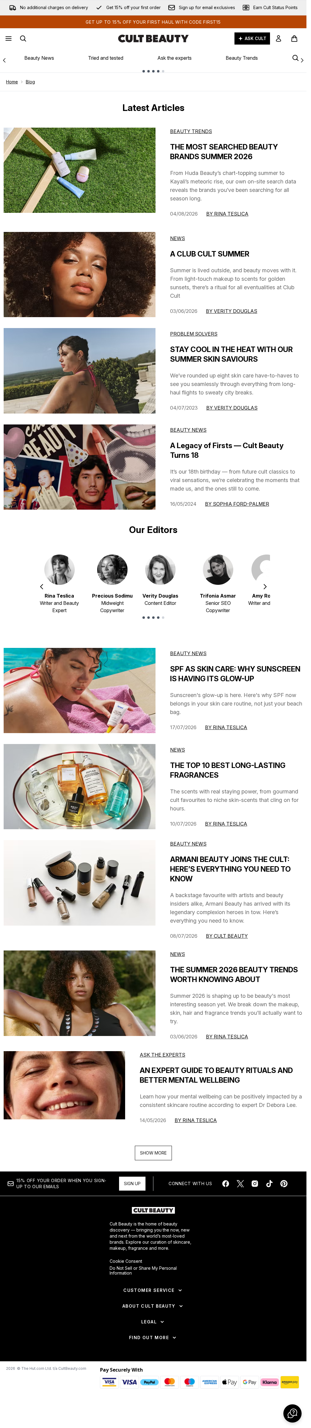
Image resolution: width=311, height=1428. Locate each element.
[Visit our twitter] (240, 1183)
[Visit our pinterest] (284, 1183)
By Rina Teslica (227, 214)
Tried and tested (105, 58)
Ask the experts (174, 58)
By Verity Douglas (231, 311)
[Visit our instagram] (255, 1183)
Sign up (132, 1183)
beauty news (188, 653)
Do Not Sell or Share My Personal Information (143, 1270)
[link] (278, 38)
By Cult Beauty (227, 936)
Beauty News (39, 58)
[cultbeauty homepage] (153, 38)
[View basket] (294, 38)
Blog (30, 81)
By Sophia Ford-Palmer (237, 504)
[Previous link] (4, 60)
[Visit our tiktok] (269, 1183)
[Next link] (302, 60)
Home (12, 81)
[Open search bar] (23, 38)
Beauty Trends (242, 58)
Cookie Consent (126, 1261)
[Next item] (265, 587)
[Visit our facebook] (225, 1183)
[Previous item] (41, 587)
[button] (292, 1413)
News (177, 238)
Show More (153, 1152)
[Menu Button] (8, 38)
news (177, 750)
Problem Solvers (193, 334)
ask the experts (162, 1055)
